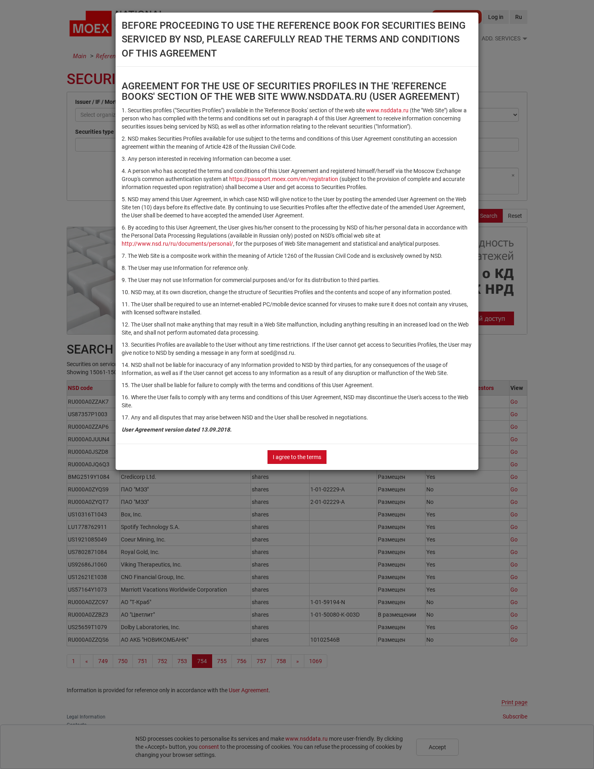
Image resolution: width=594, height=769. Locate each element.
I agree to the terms (297, 457)
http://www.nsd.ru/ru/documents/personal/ (177, 243)
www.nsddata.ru (387, 110)
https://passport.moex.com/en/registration (283, 179)
